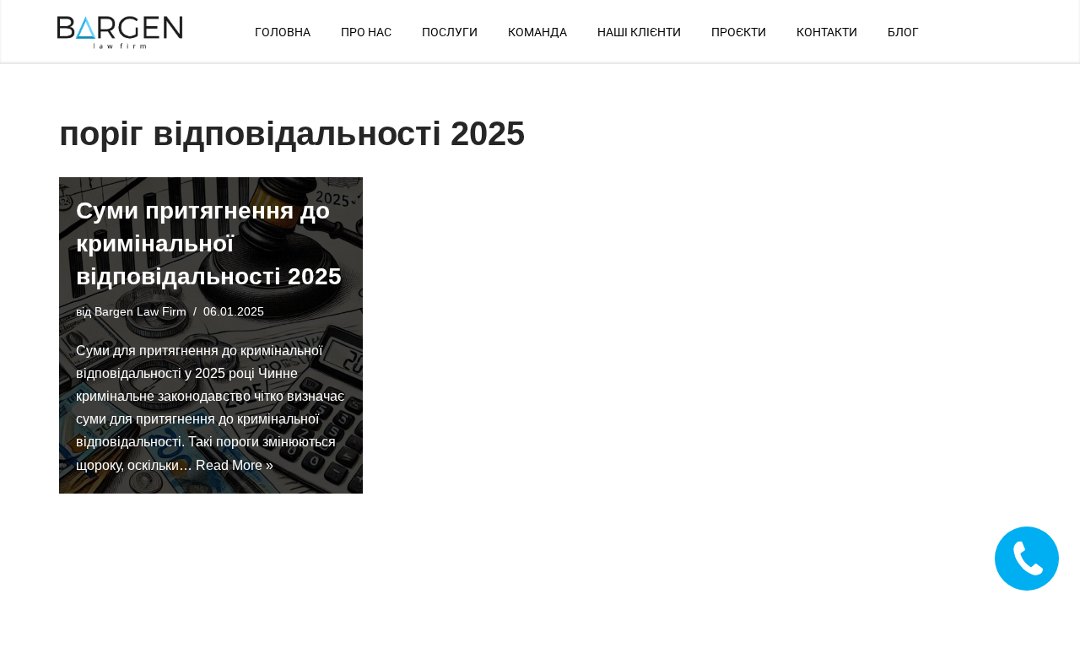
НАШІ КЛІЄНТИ (639, 32)
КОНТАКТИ (826, 32)
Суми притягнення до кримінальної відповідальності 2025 (209, 243)
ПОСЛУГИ (450, 32)
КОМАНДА (537, 32)
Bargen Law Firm (140, 311)
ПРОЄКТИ (738, 32)
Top (1040, 608)
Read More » (234, 465)
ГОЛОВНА (282, 32)
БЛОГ (903, 32)
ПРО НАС (366, 32)
